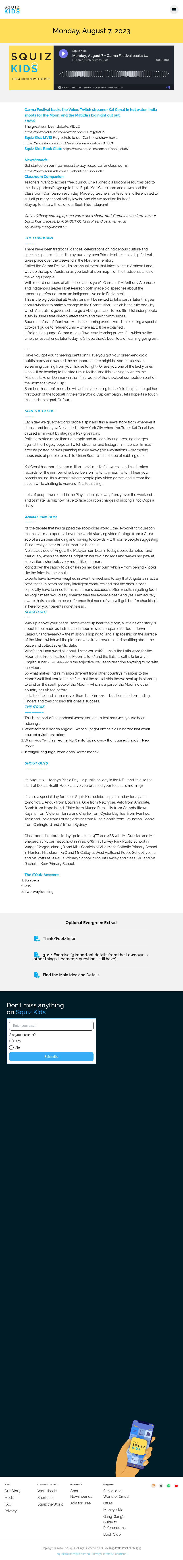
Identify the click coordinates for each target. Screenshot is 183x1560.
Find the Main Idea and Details (71, 975)
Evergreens (108, 1484)
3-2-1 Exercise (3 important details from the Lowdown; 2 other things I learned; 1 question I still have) (91, 956)
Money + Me (113, 1510)
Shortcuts (45, 1497)
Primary (96, 1554)
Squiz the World (50, 1504)
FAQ (7, 1504)
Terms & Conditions (114, 1554)
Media (9, 1497)
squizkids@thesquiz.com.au (73, 1554)
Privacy (10, 1511)
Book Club (112, 1534)
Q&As (108, 1503)
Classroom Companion (47, 1484)
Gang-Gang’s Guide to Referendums (114, 1522)
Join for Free (80, 1503)
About (7, 1484)
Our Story (12, 1491)
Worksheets (47, 1491)
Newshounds (76, 1484)
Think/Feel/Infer (59, 938)
